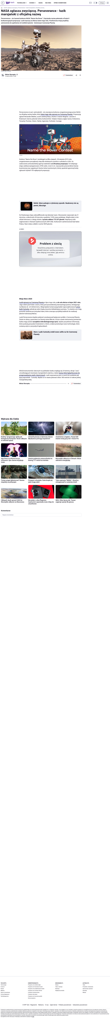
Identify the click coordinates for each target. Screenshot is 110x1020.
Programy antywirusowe (33, 992)
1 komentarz (69, 75)
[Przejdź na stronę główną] (3, 4)
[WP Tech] (11, 2)
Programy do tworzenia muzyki (35, 986)
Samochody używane (88, 988)
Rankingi (57, 988)
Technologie (21, 3)
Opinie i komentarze (60, 3)
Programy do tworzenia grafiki (35, 996)
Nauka (41, 3)
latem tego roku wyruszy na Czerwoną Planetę (57, 114)
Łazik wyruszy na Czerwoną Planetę (31, 302)
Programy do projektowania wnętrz (36, 988)
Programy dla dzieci (32, 994)
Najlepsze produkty (59, 990)
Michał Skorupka (10, 74)
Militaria (48, 3)
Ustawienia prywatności (79, 1005)
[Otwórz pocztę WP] (90, 2)
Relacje (84, 992)
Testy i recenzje (58, 986)
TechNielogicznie (5, 996)
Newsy (56, 985)
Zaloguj (102, 3)
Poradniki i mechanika (88, 986)
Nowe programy (31, 998)
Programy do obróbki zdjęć (34, 985)
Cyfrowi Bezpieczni (5, 994)
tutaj (33, 1016)
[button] (95, 3)
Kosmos (31, 3)
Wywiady (85, 990)
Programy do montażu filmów (35, 990)
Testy (84, 985)
